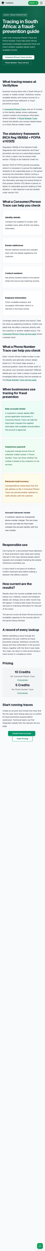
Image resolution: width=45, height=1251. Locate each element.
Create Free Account (21, 733)
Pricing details (22, 680)
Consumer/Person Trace (15, 109)
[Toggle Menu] (41, 3)
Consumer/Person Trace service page (19, 334)
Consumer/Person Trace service (18, 57)
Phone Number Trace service (17, 63)
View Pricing (22, 738)
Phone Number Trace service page (21, 380)
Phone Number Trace (28, 118)
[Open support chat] (40, 1246)
